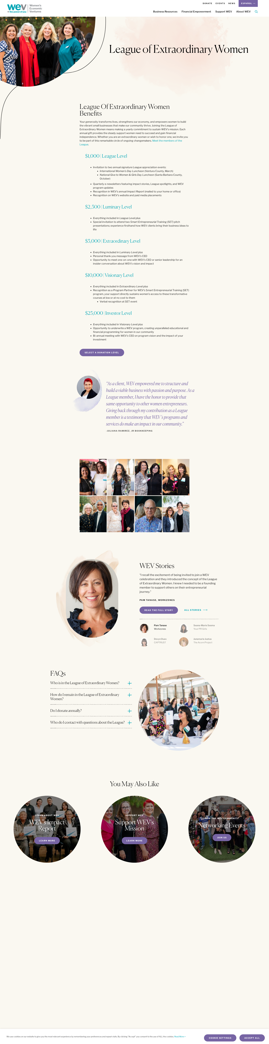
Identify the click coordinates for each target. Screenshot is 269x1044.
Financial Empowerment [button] (196, 11)
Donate (207, 3)
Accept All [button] (252, 1038)
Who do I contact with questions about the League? (87, 722)
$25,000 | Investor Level (108, 313)
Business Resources (165, 11)
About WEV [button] (243, 11)
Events (220, 3)
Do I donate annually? (66, 711)
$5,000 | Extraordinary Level (112, 241)
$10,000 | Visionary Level (109, 275)
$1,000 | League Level (106, 156)
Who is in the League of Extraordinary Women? (84, 683)
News (231, 3)
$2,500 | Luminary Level (108, 207)
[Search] (256, 12)
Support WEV (223, 11)
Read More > (180, 1036)
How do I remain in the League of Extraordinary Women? (84, 697)
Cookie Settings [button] (220, 1038)
